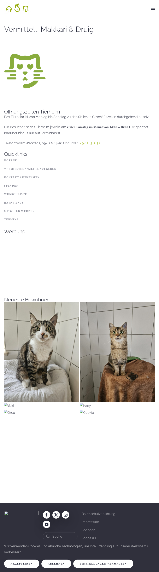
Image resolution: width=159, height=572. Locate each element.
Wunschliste (15, 194)
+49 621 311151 (89, 143)
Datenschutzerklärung (98, 514)
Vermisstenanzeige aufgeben (30, 169)
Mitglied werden (19, 211)
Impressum (90, 522)
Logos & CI (90, 538)
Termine (11, 219)
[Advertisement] (79, 263)
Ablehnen (56, 563)
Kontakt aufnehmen (22, 177)
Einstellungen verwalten (103, 563)
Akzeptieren (22, 563)
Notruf (10, 160)
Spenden (11, 185)
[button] (153, 8)
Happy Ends (14, 202)
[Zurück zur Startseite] (17, 8)
